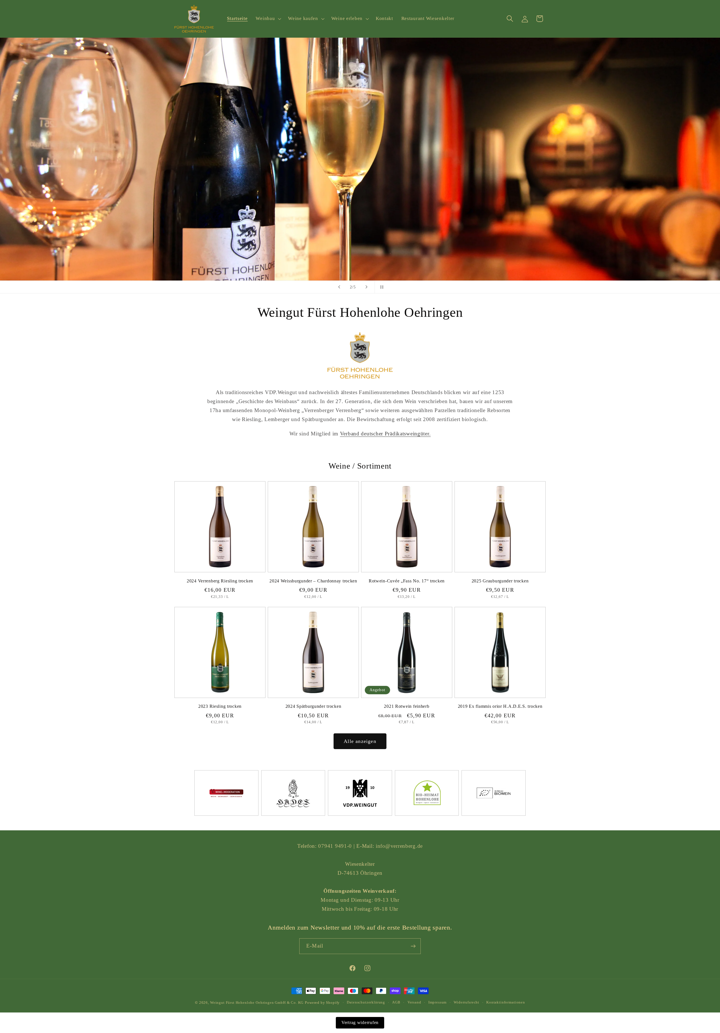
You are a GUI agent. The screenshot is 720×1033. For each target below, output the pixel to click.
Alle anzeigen (360, 741)
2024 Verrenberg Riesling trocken (220, 580)
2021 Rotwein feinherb (406, 706)
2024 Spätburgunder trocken (313, 706)
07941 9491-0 (335, 846)
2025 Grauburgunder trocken (500, 580)
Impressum (437, 1002)
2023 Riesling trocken (220, 706)
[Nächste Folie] (366, 287)
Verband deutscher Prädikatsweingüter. (385, 434)
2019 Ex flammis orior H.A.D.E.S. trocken (500, 706)
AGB (396, 1002)
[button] (268, 19)
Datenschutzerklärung (366, 1002)
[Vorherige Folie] (339, 287)
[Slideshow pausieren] (381, 287)
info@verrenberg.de (399, 846)
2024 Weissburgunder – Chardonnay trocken (313, 580)
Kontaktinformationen (505, 1002)
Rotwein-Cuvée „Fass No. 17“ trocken (407, 580)
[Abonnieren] (413, 946)
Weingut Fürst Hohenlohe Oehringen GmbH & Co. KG (256, 1002)
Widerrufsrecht (466, 1002)
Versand (414, 1002)
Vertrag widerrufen (360, 1022)
